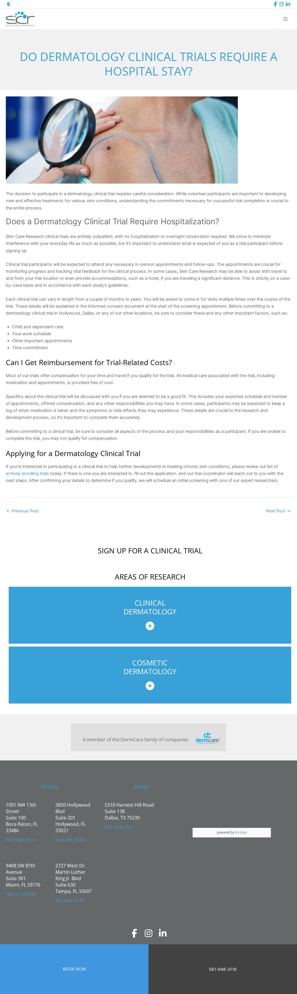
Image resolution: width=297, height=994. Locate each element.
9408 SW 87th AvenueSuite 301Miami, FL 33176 (23, 875)
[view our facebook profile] (275, 4)
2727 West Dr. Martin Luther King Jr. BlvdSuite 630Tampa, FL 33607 (73, 878)
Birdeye (241, 832)
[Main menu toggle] (285, 19)
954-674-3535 (70, 840)
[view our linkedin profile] (288, 4)
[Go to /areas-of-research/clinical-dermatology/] (150, 615)
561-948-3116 (20, 840)
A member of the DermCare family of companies (135, 739)
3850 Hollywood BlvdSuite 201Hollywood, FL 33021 (72, 818)
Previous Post (22, 511)
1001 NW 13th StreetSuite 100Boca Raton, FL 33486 (22, 818)
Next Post (278, 511)
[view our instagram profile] (281, 4)
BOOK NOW (74, 968)
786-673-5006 (20, 894)
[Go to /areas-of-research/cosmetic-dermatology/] (150, 675)
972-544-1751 (119, 827)
